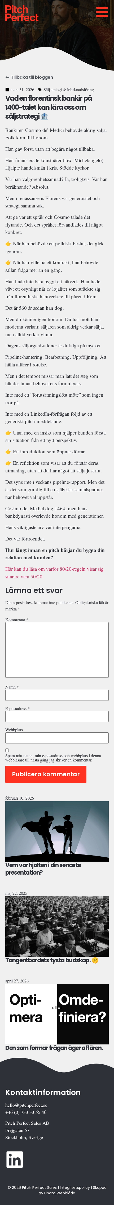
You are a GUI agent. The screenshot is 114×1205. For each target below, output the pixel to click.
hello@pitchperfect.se (26, 1105)
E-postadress (17, 708)
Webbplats (14, 730)
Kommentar (16, 620)
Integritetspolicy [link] (75, 1187)
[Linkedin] (14, 1159)
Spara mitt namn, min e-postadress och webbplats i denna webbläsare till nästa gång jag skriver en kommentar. (53, 758)
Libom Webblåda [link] (59, 1193)
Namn (12, 687)
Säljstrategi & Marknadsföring (68, 89)
